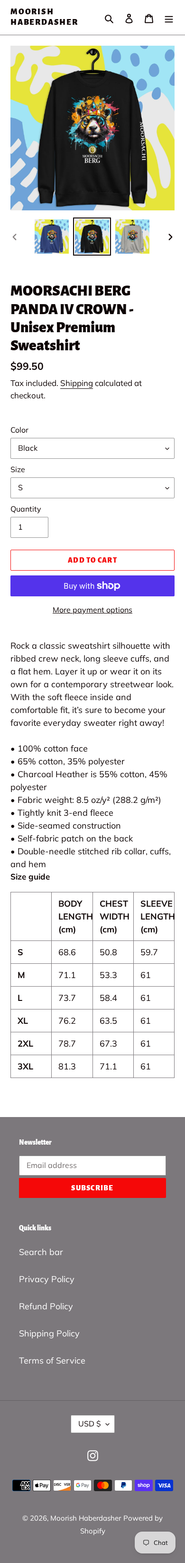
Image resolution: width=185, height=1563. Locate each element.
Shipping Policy (49, 1333)
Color (19, 430)
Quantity (25, 509)
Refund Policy (46, 1306)
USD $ (89, 1423)
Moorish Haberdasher (44, 17)
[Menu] (169, 17)
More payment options (92, 609)
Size (17, 469)
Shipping (76, 383)
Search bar (41, 1251)
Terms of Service (52, 1360)
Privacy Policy (46, 1279)
